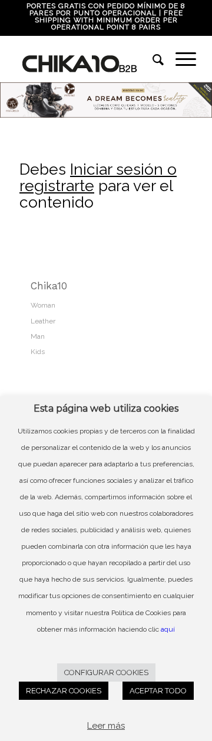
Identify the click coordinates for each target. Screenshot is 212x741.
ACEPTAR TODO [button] (158, 690)
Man (38, 336)
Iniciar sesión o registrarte (98, 177)
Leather (43, 321)
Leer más (106, 725)
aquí (168, 629)
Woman (43, 305)
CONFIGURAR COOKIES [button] (106, 672)
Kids (38, 352)
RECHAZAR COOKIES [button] (63, 690)
